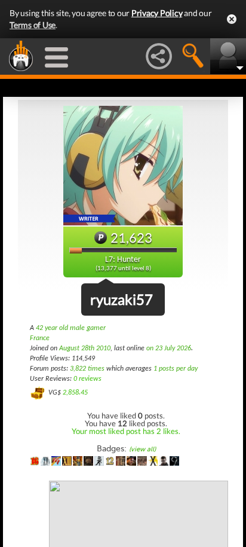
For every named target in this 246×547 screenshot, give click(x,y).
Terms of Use (33, 25)
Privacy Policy (157, 13)
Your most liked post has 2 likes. (126, 431)
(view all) (142, 449)
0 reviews (87, 379)
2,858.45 (75, 392)
